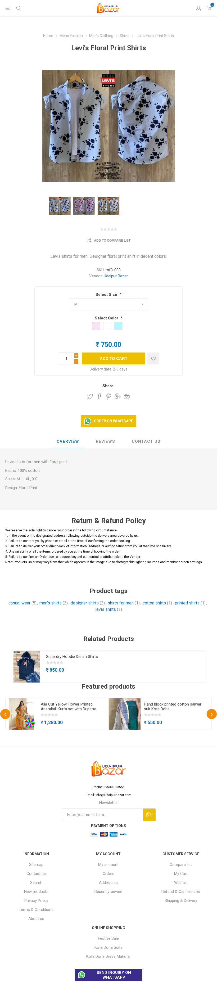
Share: (108, 385)
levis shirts (105, 609)
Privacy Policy (36, 900)
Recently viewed (108, 891)
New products (36, 891)
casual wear (19, 603)
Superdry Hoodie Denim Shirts (72, 656)
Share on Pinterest (108, 396)
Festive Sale (108, 938)
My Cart (181, 873)
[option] (60, 206)
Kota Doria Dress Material (108, 956)
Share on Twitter (90, 396)
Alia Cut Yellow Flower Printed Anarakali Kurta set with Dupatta (68, 706)
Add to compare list (112, 240)
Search (36, 882)
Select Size (107, 294)
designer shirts (85, 603)
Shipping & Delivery (181, 900)
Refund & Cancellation (180, 891)
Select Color (107, 318)
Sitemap (36, 864)
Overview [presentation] (68, 441)
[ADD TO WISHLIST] (153, 358)
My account (108, 864)
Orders (108, 873)
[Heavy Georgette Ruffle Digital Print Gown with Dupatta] (21, 714)
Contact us (36, 873)
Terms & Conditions (36, 909)
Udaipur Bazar (116, 276)
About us (36, 918)
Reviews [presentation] (105, 441)
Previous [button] (5, 714)
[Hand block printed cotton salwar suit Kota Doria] (125, 714)
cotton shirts (154, 603)
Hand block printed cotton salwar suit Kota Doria (172, 706)
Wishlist (181, 882)
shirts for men (121, 603)
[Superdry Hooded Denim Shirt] (27, 667)
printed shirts (187, 603)
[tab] (68, 441)
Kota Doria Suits (108, 947)
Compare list (181, 864)
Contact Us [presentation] (146, 441)
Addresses (108, 882)
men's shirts (50, 603)
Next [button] (211, 714)
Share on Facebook (99, 396)
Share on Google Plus (118, 396)
